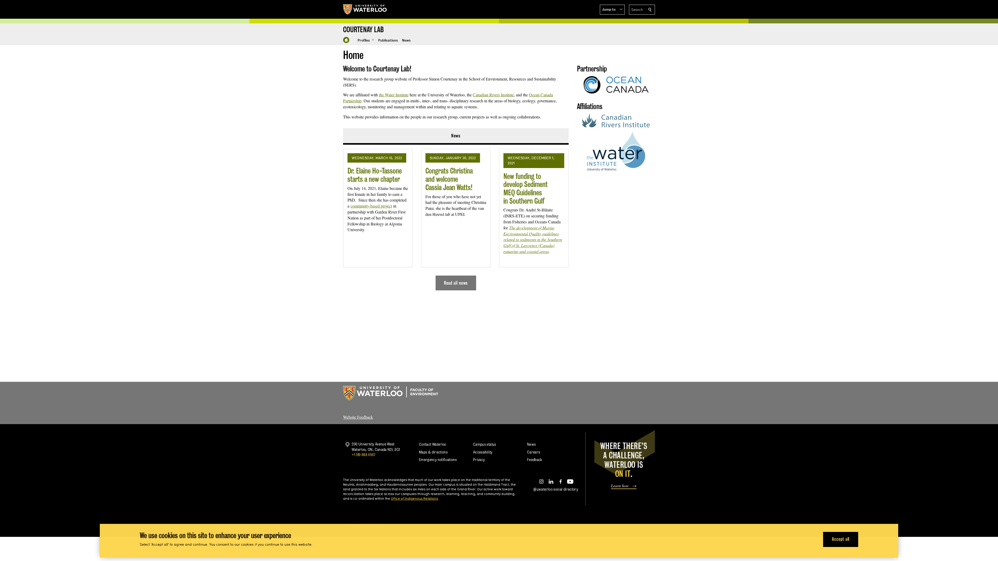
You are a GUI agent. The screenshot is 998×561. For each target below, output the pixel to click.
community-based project (371, 206)
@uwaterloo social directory (555, 489)
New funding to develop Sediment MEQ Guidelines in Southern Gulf (525, 188)
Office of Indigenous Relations (414, 498)
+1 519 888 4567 (364, 454)
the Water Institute (394, 94)
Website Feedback (358, 417)
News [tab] (456, 135)
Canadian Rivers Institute (493, 94)
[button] (612, 9)
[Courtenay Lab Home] (346, 40)
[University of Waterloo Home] (365, 9)
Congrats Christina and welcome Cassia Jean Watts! (449, 179)
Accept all (840, 539)
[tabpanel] (456, 217)
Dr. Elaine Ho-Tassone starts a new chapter (374, 175)
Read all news (456, 283)
